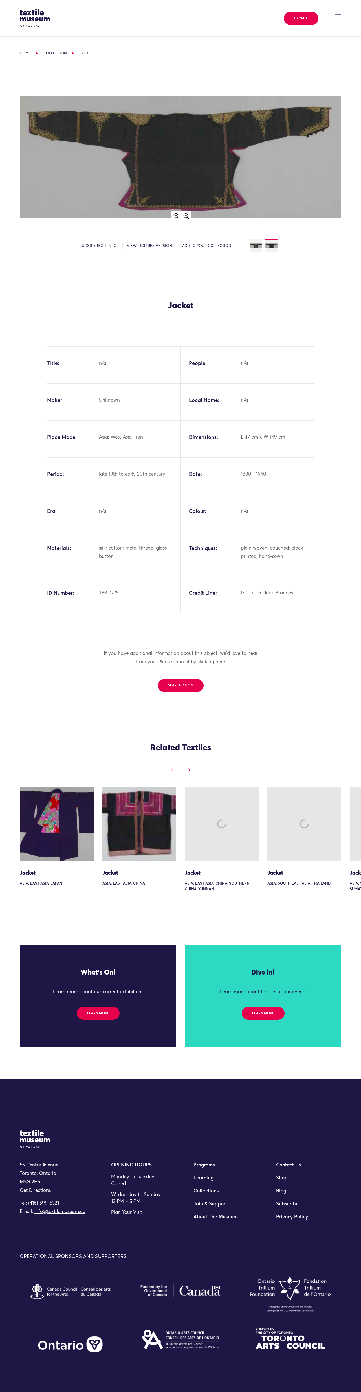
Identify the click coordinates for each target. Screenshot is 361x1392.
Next (187, 769)
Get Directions (35, 1190)
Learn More (98, 1013)
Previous (174, 769)
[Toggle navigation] (338, 16)
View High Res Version (149, 246)
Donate (301, 18)
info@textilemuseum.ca (59, 1211)
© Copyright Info (99, 246)
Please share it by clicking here (191, 662)
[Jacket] (57, 824)
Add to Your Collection (206, 246)
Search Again (180, 685)
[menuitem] (221, 1167)
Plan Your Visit (126, 1212)
